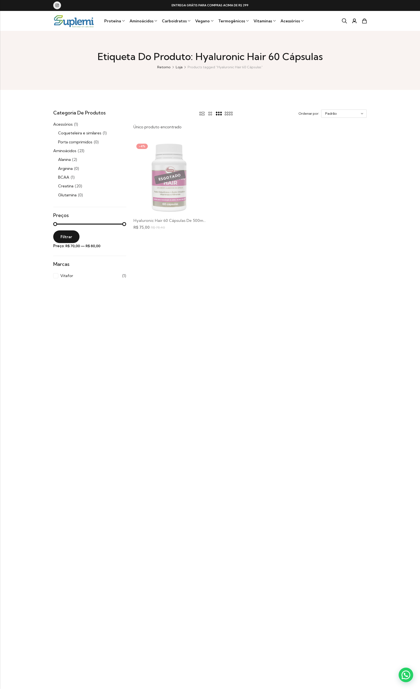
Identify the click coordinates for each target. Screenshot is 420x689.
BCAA (63, 177)
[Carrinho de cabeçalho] (364, 21)
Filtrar (66, 236)
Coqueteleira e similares (79, 133)
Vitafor (66, 275)
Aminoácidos (64, 150)
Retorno (164, 67)
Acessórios (63, 124)
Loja (179, 67)
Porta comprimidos (75, 142)
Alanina (64, 159)
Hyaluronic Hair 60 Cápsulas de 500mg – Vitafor (178, 220)
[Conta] (354, 21)
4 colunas (229, 113)
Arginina (65, 168)
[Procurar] (344, 21)
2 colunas (210, 113)
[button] (406, 675)
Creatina (65, 185)
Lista (202, 113)
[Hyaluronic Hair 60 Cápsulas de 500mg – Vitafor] (169, 176)
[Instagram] (57, 5)
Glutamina (67, 194)
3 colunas (219, 113)
